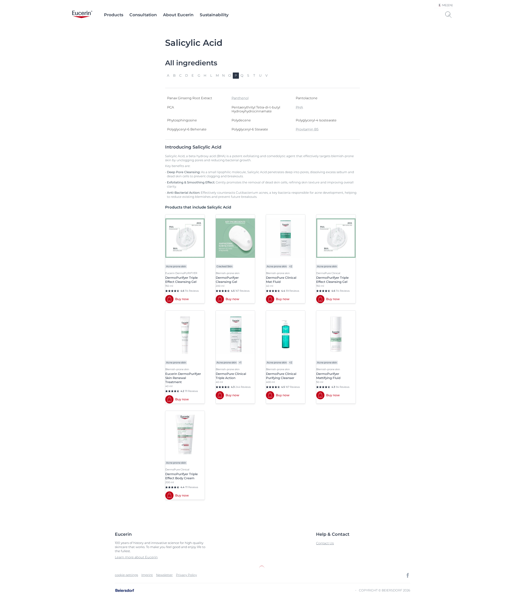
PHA (299, 107)
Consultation (143, 14)
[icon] (407, 575)
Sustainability (214, 14)
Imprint (147, 575)
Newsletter (164, 575)
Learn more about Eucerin (136, 557)
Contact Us (325, 543)
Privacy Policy (186, 575)
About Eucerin (178, 14)
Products (113, 14)
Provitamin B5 (307, 129)
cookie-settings (126, 575)
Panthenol (240, 98)
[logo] (82, 15)
